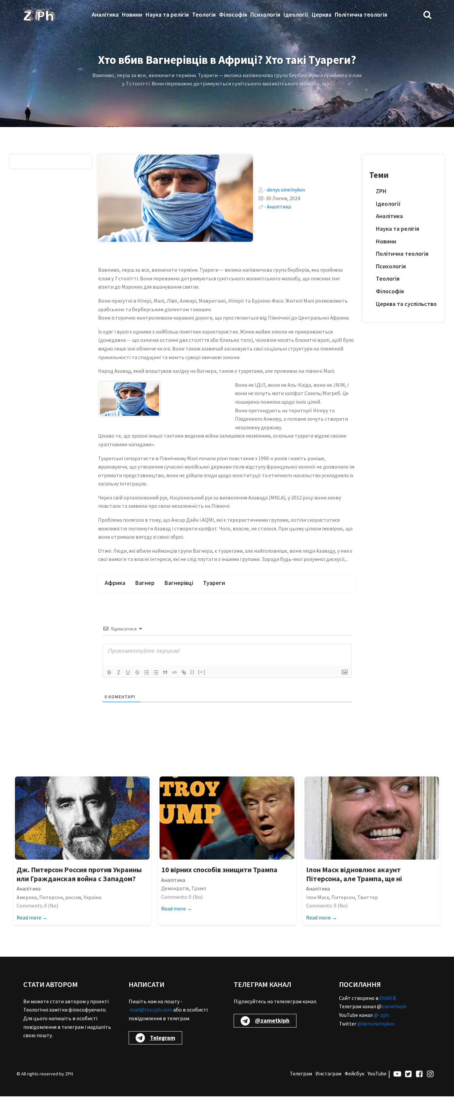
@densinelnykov (376, 1032)
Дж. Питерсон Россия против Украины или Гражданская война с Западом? (79, 883)
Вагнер (145, 591)
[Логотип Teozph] (39, 14)
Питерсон (51, 905)
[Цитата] (165, 681)
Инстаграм (328, 1082)
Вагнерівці (179, 591)
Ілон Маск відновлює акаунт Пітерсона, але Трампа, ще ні (354, 883)
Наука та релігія (167, 14)
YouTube (377, 1082)
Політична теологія (361, 14)
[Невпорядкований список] (156, 681)
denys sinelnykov (286, 189)
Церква (321, 14)
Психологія (265, 14)
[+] (201, 680)
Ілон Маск (317, 905)
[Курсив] (118, 681)
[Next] (213, 410)
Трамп (198, 897)
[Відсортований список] (146, 681)
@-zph (381, 1023)
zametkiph (394, 1015)
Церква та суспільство (406, 304)
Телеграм (301, 1082)
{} (192, 680)
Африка (115, 591)
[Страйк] (137, 681)
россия (73, 905)
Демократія (175, 897)
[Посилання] (183, 681)
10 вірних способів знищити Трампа (219, 878)
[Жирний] (109, 681)
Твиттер (367, 905)
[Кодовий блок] (174, 681)
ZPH (381, 191)
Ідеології (296, 14)
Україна (92, 905)
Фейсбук (354, 1082)
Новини (132, 14)
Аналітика (105, 14)
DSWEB (388, 1006)
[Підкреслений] (128, 681)
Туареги (214, 591)
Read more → (32, 925)
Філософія (233, 14)
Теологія (204, 14)
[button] (427, 14)
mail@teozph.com (151, 1018)
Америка (27, 905)
